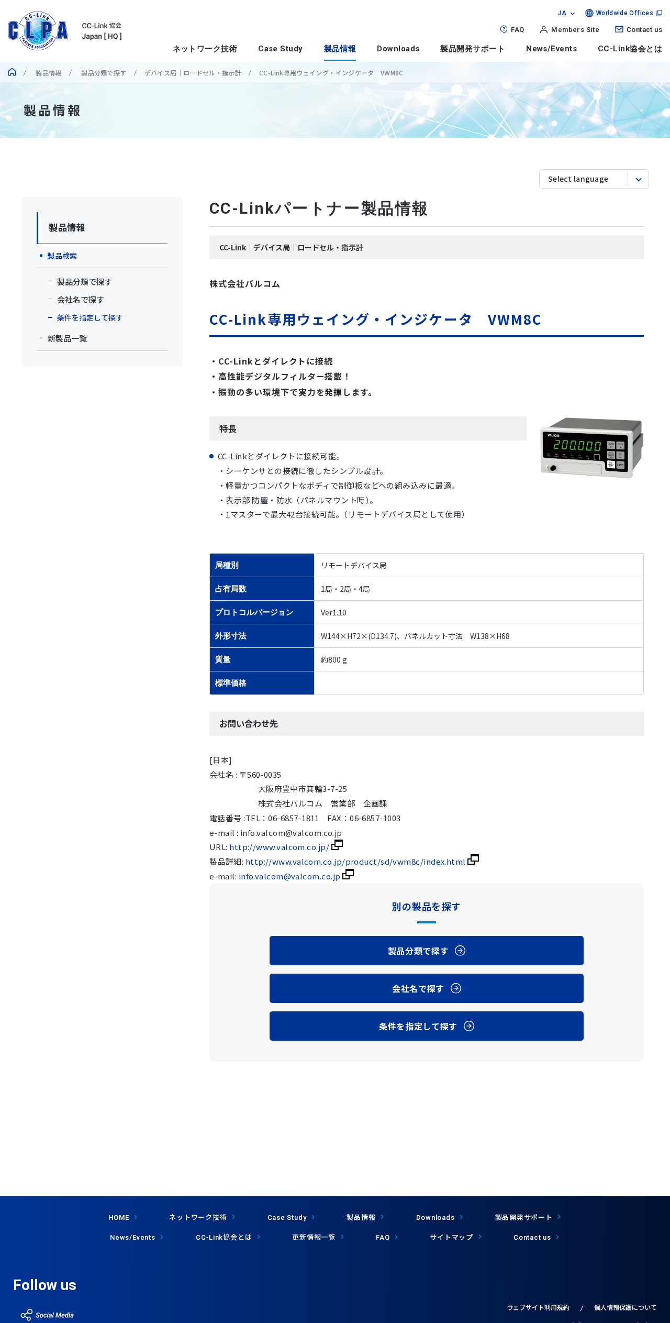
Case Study (280, 48)
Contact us (644, 30)
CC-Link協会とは (630, 48)
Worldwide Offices (624, 13)
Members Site (575, 30)
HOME (118, 1217)
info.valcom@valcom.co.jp (290, 875)
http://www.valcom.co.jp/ (280, 846)
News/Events (551, 48)
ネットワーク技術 (205, 48)
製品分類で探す (103, 72)
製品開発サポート (472, 48)
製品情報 (340, 48)
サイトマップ (451, 1237)
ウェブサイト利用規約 (538, 1307)
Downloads (398, 48)
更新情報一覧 (314, 1237)
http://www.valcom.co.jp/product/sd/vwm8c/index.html (356, 861)
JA (561, 13)
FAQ (517, 30)
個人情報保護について (625, 1307)
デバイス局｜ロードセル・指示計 (192, 72)
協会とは (224, 1237)
